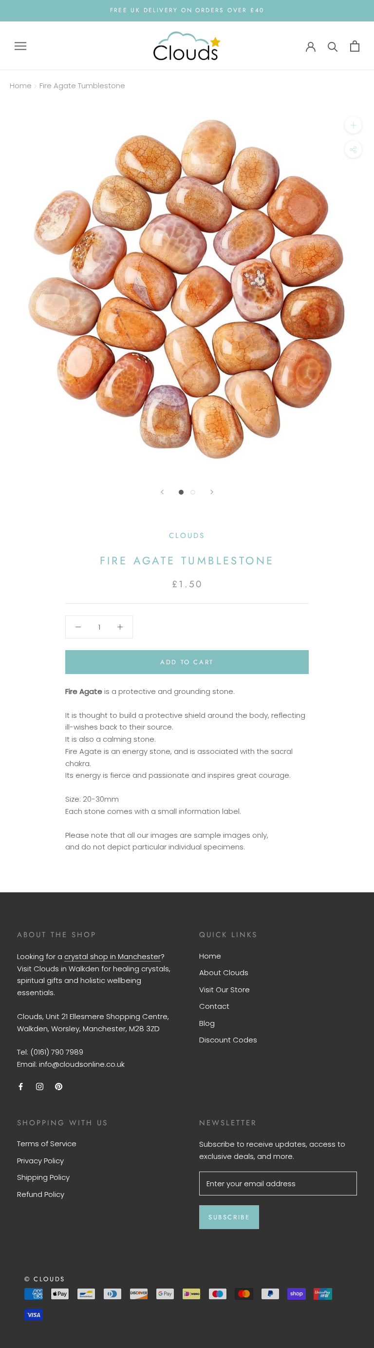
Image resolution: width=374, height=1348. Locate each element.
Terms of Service (46, 1143)
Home (21, 85)
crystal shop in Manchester (112, 956)
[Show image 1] (181, 492)
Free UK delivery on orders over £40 (187, 10)
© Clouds (44, 1279)
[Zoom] (353, 125)
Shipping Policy (43, 1177)
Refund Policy (40, 1194)
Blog (207, 1023)
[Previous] (162, 492)
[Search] (333, 46)
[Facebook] (20, 1086)
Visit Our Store (224, 989)
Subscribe (229, 1217)
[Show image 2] (192, 492)
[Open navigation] (20, 45)
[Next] (211, 492)
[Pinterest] (58, 1086)
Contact (214, 1006)
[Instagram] (39, 1086)
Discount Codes (228, 1040)
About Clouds (223, 972)
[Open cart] (354, 46)
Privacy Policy (40, 1160)
